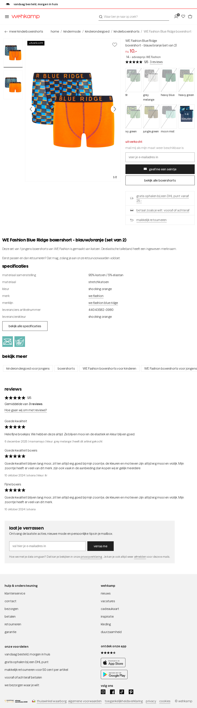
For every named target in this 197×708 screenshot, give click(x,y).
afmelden (140, 556)
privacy (151, 701)
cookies (164, 701)
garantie (11, 632)
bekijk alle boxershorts (160, 180)
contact (10, 601)
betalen (10, 616)
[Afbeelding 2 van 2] (13, 85)
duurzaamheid (111, 632)
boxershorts (66, 368)
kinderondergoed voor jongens (28, 368)
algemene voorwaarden (85, 701)
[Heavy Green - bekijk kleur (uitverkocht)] (187, 80)
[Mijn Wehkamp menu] (177, 16)
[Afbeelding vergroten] (73, 110)
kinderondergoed (97, 31)
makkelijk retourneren (151, 220)
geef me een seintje (162, 169)
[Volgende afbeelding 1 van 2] (115, 109)
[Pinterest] (131, 692)
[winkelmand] (190, 16)
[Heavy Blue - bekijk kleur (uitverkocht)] (169, 80)
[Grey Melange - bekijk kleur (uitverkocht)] (151, 80)
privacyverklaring (91, 556)
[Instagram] (103, 692)
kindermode (72, 31)
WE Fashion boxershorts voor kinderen (109, 368)
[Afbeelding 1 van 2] (13, 52)
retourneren (13, 624)
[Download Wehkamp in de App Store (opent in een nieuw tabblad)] (114, 666)
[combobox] (133, 17)
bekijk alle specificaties (25, 326)
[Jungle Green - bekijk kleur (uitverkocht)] (151, 116)
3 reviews (156, 62)
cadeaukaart (110, 609)
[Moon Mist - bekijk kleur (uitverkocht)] (169, 116)
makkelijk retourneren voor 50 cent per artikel (36, 670)
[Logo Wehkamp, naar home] (24, 16)
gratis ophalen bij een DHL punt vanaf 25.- (162, 198)
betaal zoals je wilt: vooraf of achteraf (162, 210)
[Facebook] (112, 692)
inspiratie (107, 616)
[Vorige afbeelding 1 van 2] (31, 109)
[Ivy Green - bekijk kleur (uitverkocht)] (133, 116)
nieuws (105, 593)
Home (55, 31)
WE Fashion (96, 296)
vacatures (108, 601)
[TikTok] (121, 692)
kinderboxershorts (126, 31)
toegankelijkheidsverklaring (124, 701)
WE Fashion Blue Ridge (141, 41)
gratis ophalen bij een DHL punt (26, 662)
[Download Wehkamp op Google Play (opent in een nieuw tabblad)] (114, 678)
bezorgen (11, 609)
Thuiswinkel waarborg (52, 701)
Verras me (100, 546)
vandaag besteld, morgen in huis (27, 654)
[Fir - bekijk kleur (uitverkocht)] (133, 80)
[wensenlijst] (184, 16)
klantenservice (15, 593)
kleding (106, 624)
